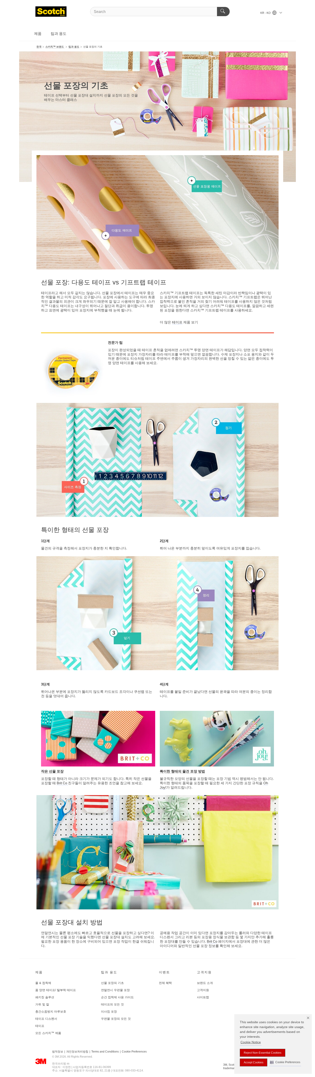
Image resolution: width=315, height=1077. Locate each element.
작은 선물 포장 (52, 771)
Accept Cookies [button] (253, 1062)
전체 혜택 (165, 983)
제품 (38, 34)
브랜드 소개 (205, 983)
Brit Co (62, 783)
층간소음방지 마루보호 (50, 1011)
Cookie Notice (251, 1042)
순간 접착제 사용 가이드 (117, 997)
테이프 (177, 322)
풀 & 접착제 (43, 983)
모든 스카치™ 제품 (48, 1033)
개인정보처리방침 (77, 1051)
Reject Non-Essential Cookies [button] (262, 1052)
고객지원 (203, 990)
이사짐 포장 (109, 1011)
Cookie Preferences (134, 1051)
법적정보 (57, 1051)
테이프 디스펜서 (46, 1018)
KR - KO (265, 13)
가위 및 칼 (42, 1004)
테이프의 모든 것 (112, 1004)
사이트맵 (203, 997)
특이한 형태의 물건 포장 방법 (182, 771)
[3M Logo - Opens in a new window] (51, 11)
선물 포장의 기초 (112, 983)
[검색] (223, 11)
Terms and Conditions (105, 1051)
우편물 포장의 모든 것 (116, 1018)
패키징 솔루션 (44, 997)
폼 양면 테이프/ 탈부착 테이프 (55, 990)
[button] (285, 1062)
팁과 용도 (58, 34)
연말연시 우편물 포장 (115, 990)
